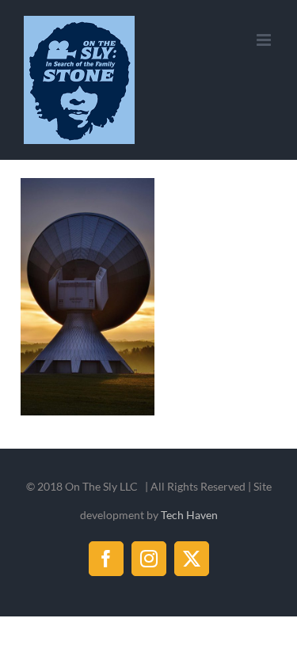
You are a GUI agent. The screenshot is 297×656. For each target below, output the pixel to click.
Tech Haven (189, 514)
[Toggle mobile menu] (265, 40)
